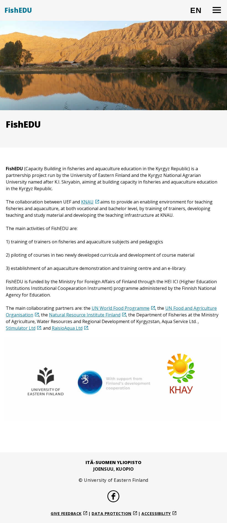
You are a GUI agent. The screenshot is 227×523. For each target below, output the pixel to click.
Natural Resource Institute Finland (84, 315)
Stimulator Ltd (20, 328)
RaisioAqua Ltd (67, 328)
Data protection (111, 513)
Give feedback (66, 513)
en (198, 12)
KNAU (87, 202)
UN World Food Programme (120, 308)
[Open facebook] (113, 497)
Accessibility (156, 513)
